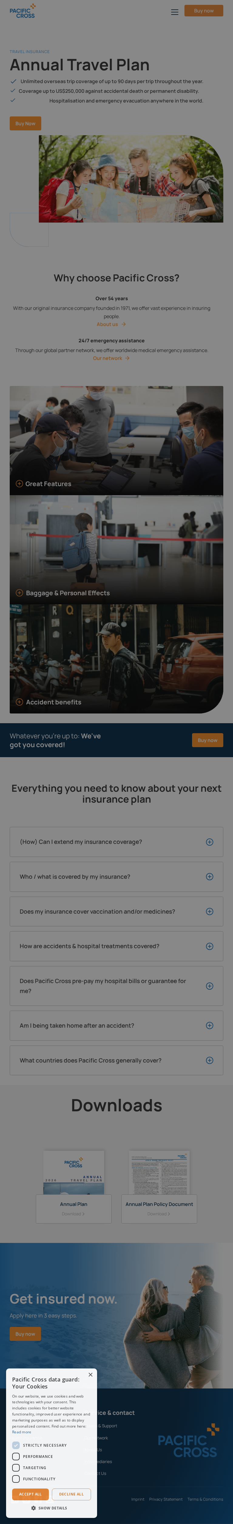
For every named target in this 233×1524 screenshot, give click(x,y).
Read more (22, 1432)
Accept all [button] (30, 1494)
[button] (51, 1508)
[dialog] (51, 1443)
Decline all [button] (71, 1494)
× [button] (90, 1375)
